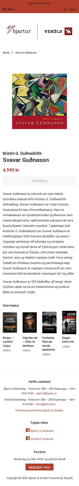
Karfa (72, 9)
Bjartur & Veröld (38, 478)
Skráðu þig (39, 467)
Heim (6, 52)
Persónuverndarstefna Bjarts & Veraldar (39, 410)
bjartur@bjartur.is (47, 393)
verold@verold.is (46, 404)
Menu (11, 9)
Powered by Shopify (61, 478)
